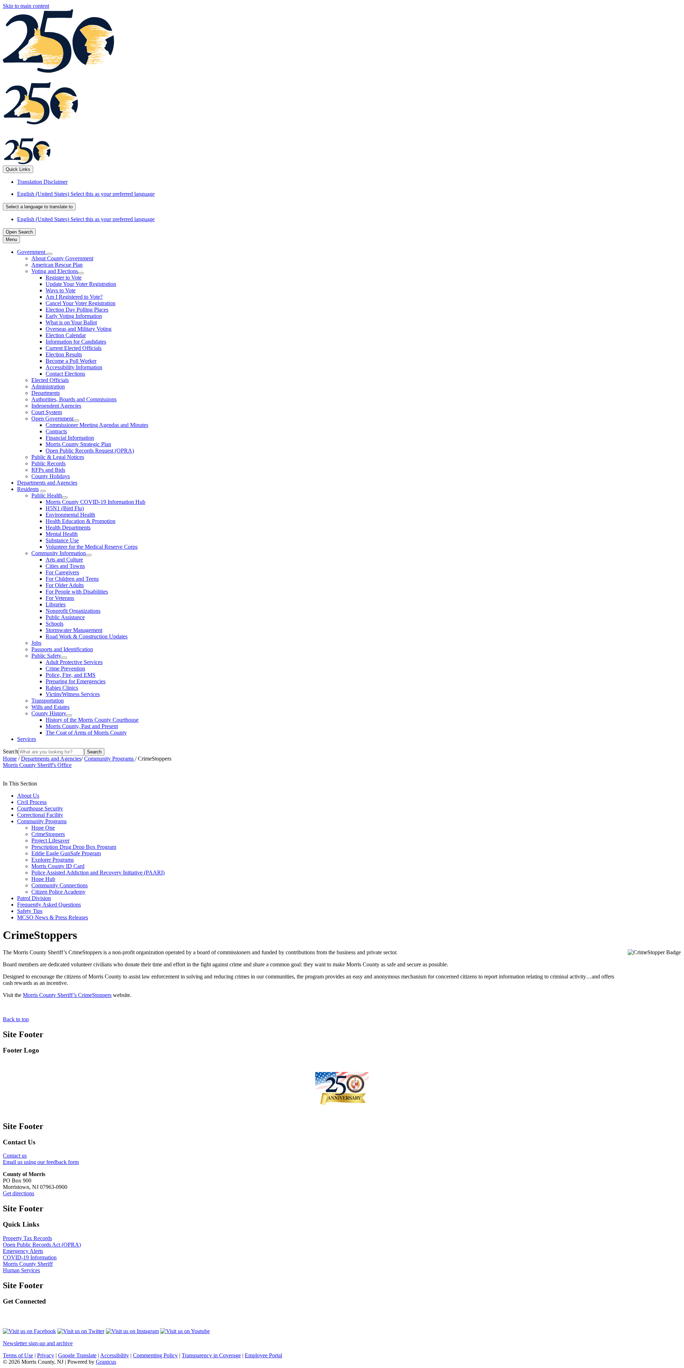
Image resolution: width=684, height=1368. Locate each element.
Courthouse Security (40, 808)
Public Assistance (65, 617)
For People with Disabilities (77, 592)
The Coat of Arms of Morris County (86, 733)
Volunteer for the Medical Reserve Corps (92, 547)
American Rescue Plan (57, 265)
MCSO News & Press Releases (52, 917)
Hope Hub (43, 879)
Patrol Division (34, 898)
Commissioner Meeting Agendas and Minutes (97, 425)
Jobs (36, 643)
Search (10, 751)
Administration (48, 386)
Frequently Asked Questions (49, 905)
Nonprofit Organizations (73, 611)
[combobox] (39, 206)
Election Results (64, 354)
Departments (45, 393)
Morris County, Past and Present (82, 726)
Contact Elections (65, 374)
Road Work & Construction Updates (87, 636)
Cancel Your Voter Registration (80, 303)
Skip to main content (26, 6)
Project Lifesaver (50, 840)
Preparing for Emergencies (75, 681)
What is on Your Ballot (71, 322)
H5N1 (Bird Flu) (65, 508)
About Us (28, 796)
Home (10, 759)
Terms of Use (18, 1355)
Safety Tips (29, 911)
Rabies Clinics (62, 688)
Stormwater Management (74, 630)
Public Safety (46, 656)
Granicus (106, 1362)
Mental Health (62, 534)
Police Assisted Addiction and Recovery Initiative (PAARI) (98, 873)
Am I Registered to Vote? (74, 297)
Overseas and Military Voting (79, 329)
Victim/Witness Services (73, 694)
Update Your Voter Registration (81, 284)
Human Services (21, 1270)
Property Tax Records (27, 1238)
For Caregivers (62, 572)
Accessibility (114, 1355)
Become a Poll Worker (71, 361)
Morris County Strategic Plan (78, 444)
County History (48, 713)
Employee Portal (263, 1355)
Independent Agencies (56, 406)
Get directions (18, 1193)
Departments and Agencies (47, 483)
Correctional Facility (40, 815)
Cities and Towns (65, 566)
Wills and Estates (50, 707)
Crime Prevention (65, 668)
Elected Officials (50, 380)
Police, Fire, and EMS (70, 675)
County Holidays (50, 476)
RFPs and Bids (48, 470)
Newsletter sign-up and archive (38, 1343)
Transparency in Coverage (211, 1355)
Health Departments (68, 527)
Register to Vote (64, 278)
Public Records (48, 463)
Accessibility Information (74, 367)
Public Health (46, 495)
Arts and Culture (64, 560)
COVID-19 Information (30, 1257)
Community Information (58, 553)
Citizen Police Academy (58, 892)
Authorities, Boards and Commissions (73, 399)
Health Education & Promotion (80, 521)
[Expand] (49, 254)
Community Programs (109, 759)
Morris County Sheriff (28, 1264)
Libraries (56, 604)
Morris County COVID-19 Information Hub (95, 502)
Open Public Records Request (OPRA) (90, 451)
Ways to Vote (61, 290)
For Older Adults (65, 585)
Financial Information (70, 438)
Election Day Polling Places (77, 310)
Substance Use (62, 540)
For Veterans (60, 598)
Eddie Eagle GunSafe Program (66, 853)
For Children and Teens (72, 579)
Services (26, 739)
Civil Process (32, 802)
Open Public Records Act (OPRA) (42, 1245)
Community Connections (59, 885)
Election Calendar (66, 335)
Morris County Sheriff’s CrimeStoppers (67, 995)
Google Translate (77, 1355)
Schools (54, 624)
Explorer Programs (52, 860)
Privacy (45, 1355)
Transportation (47, 701)
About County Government (62, 258)
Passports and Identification (62, 649)
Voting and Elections (54, 271)
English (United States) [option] (86, 219)
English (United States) (86, 194)
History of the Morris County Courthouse (92, 720)
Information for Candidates (76, 342)
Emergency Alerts (23, 1251)
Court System (46, 412)
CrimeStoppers (48, 834)
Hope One (43, 828)
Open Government (52, 419)
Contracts (56, 431)
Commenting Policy (155, 1355)
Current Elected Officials (74, 348)
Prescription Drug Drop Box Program (73, 847)
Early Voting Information (74, 316)
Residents (28, 489)
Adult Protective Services (74, 662)
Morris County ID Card (57, 866)
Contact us (15, 1156)
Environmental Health (70, 515)
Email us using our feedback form (41, 1162)
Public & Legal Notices (57, 457)
